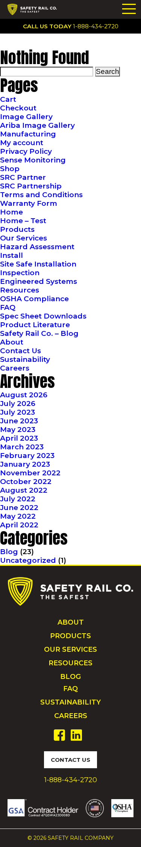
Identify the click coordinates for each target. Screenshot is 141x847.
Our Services (23, 238)
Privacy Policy (26, 151)
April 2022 (19, 525)
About (11, 342)
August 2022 (23, 490)
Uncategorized (28, 560)
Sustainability (25, 359)
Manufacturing (28, 134)
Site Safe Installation (38, 264)
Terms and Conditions (41, 194)
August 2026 (23, 395)
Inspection (19, 272)
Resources (19, 290)
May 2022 (18, 516)
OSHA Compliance (34, 298)
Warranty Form (28, 203)
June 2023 (19, 421)
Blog (9, 551)
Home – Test (23, 220)
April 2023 (19, 438)
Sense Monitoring (33, 160)
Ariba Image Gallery (37, 125)
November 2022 (30, 473)
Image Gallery (26, 116)
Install (11, 255)
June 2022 (19, 507)
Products (17, 229)
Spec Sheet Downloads (43, 316)
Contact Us (20, 350)
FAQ (7, 307)
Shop (10, 168)
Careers (14, 368)
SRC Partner (23, 177)
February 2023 (27, 455)
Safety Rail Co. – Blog (39, 333)
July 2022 (17, 499)
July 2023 (17, 412)
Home (11, 212)
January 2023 (25, 464)
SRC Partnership (31, 186)
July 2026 (17, 403)
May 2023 (17, 429)
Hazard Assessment (37, 246)
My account (21, 142)
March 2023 (22, 447)
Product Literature (35, 324)
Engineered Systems (38, 281)
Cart (8, 99)
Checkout (18, 108)
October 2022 (26, 481)
